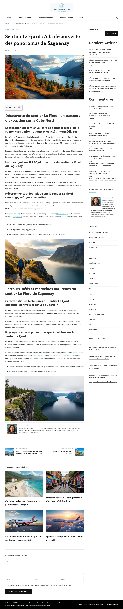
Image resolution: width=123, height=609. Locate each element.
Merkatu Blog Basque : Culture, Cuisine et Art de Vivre (102, 348)
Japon (91, 299)
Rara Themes (11, 605)
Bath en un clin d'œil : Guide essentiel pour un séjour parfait (103, 142)
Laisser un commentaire (12, 50)
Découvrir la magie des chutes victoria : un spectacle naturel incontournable (103, 88)
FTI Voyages (65, 355)
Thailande (93, 330)
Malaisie (92, 304)
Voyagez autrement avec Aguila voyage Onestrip (103, 383)
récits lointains (78, 352)
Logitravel (17, 217)
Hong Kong (93, 284)
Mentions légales (112, 604)
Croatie (92, 269)
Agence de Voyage (84, 18)
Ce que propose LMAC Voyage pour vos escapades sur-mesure (103, 376)
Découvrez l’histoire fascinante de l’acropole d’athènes (103, 79)
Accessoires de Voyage (44, 18)
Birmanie (92, 258)
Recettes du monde (24, 18)
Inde (90, 289)
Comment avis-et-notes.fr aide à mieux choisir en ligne (103, 367)
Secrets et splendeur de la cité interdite (102, 125)
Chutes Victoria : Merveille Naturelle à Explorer (100, 172)
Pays (9, 18)
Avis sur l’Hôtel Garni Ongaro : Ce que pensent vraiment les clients (102, 357)
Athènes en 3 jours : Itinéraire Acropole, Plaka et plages (101, 164)
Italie (91, 294)
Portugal (93, 309)
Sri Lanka (93, 325)
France (92, 279)
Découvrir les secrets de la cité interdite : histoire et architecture (103, 62)
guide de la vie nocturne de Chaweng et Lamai (100, 149)
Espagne (92, 274)
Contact (80, 604)
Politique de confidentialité (41, 605)
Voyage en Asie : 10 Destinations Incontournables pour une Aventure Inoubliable (102, 133)
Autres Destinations (65, 18)
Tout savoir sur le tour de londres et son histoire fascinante (100, 52)
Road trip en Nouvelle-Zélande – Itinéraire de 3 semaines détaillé (102, 180)
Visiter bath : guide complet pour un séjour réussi (101, 71)
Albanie (92, 243)
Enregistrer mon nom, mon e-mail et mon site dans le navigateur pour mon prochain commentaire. (39, 585)
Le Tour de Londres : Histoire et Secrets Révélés (102, 107)
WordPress (28, 605)
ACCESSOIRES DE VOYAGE (98, 233)
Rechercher (93, 29)
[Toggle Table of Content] (18, 108)
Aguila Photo (37, 355)
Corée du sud (94, 263)
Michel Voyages (62, 214)
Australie (93, 248)
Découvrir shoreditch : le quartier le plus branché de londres (100, 116)
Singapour (93, 320)
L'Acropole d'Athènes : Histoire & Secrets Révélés (103, 157)
